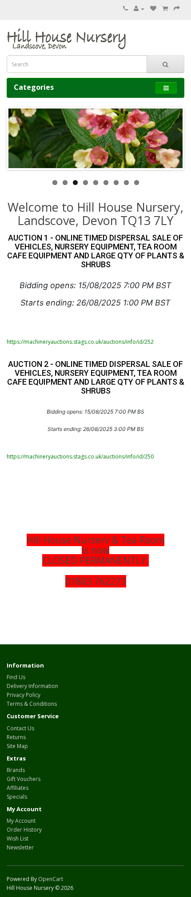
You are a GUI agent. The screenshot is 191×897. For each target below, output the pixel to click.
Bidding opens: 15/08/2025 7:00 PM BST (95, 285)
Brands (16, 770)
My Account (21, 821)
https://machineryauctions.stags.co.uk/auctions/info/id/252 (80, 342)
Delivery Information (32, 686)
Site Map (17, 746)
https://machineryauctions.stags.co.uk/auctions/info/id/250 (80, 456)
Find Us (16, 677)
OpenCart (50, 879)
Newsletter (20, 847)
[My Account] (139, 8)
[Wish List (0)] (153, 8)
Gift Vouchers (23, 779)
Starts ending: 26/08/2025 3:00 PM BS (96, 429)
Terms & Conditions (32, 704)
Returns (16, 737)
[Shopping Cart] (165, 8)
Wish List (17, 838)
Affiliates (17, 788)
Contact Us (20, 728)
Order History (24, 829)
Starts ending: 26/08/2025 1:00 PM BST (95, 302)
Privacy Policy (23, 695)
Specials (17, 796)
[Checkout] (177, 8)
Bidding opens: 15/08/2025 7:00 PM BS (95, 411)
